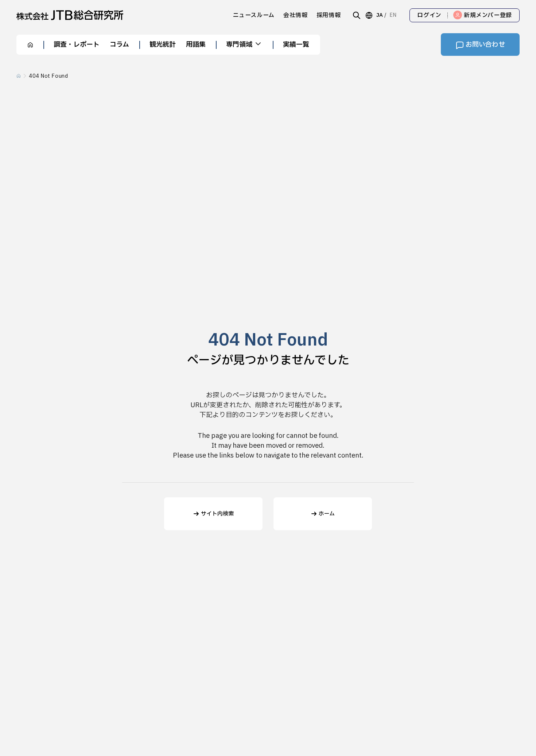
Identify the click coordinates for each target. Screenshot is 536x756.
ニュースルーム (254, 15)
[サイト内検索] (356, 15)
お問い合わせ (485, 45)
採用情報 (328, 15)
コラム (119, 45)
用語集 (196, 45)
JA (379, 15)
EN (392, 15)
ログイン (429, 15)
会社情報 (295, 15)
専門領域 (239, 45)
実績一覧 (296, 45)
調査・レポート (77, 45)
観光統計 (162, 45)
